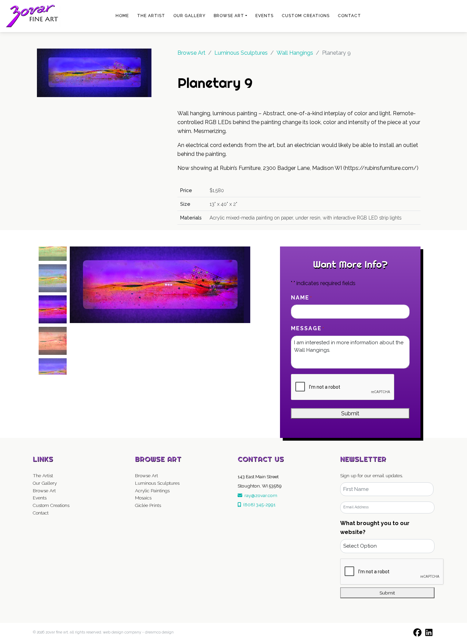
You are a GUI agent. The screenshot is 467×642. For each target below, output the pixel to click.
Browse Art (191, 53)
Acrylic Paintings (152, 490)
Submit (350, 413)
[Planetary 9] (94, 72)
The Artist (151, 15)
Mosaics (143, 497)
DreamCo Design (159, 632)
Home (122, 15)
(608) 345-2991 (258, 504)
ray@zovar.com (259, 495)
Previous (30, 310)
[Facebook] (417, 632)
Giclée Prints (148, 505)
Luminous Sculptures (157, 483)
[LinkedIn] (428, 632)
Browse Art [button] (229, 15)
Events (264, 15)
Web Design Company (122, 632)
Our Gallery (189, 15)
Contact (349, 15)
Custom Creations (306, 15)
